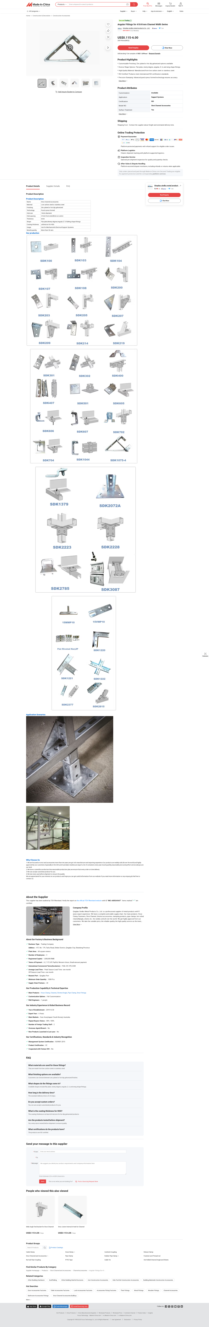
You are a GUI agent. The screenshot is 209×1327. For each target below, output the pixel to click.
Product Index (142, 1313)
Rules (181, 11)
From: (36, 1152)
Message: (35, 1163)
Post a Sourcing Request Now (86, 1181)
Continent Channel (129, 1313)
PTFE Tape (68, 1260)
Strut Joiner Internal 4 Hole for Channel (71, 1227)
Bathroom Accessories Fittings (38, 1296)
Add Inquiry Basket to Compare (70, 92)
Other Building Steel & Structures (72, 1280)
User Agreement (116, 1319)
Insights (150, 1313)
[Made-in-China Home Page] (38, 4)
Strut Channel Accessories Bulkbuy (65, 1296)
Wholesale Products (104, 1313)
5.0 (157, 189)
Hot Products (60, 1313)
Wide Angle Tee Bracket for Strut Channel (40, 1227)
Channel (53, 993)
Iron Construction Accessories (98, 1280)
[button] (127, 4)
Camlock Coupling (110, 1252)
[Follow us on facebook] (166, 1306)
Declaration (127, 1319)
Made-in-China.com (95, 1315)
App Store (31, 1306)
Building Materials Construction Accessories (158, 1280)
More (28, 1300)
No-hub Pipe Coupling (33, 1260)
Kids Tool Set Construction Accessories (126, 1280)
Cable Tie (107, 1260)
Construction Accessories (61, 16)
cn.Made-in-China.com (125, 1315)
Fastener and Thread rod (152, 1256)
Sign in (180, 6)
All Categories (33, 11)
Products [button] (61, 4)
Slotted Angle (62, 993)
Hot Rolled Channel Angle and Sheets (156, 1260)
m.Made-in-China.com (109, 1315)
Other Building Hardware (36, 1280)
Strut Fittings (81, 993)
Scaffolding (53, 1280)
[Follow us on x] (169, 1306)
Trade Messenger (60, 1306)
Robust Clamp (148, 1252)
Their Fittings (125, 1290)
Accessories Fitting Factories (106, 1290)
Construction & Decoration (41, 16)
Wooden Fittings (153, 1290)
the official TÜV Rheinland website (89, 900)
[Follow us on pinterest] (178, 1306)
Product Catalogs (57, 1247)
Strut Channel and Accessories (36, 1256)
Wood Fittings (138, 1290)
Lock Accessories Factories (83, 1290)
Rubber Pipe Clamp (110, 1256)
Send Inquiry (133, 48)
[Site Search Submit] (134, 4)
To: (37, 1157)
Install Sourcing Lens (80, 1306)
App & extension (156, 11)
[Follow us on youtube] (175, 1306)
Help (144, 11)
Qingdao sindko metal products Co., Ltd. (136, 28)
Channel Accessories (171, 1290)
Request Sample (154, 53)
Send (42, 1181)
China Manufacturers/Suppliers (87, 1313)
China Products (71, 1313)
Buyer (133, 11)
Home (28, 16)
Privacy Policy (138, 1319)
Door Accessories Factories (37, 1290)
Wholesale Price (117, 1313)
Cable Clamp (30, 1252)
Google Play (45, 1306)
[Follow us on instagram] (172, 1306)
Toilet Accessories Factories (60, 1290)
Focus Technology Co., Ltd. (89, 1319)
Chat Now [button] (168, 48)
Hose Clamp (45, 993)
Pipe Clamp (72, 993)
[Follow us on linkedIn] (182, 1306)
